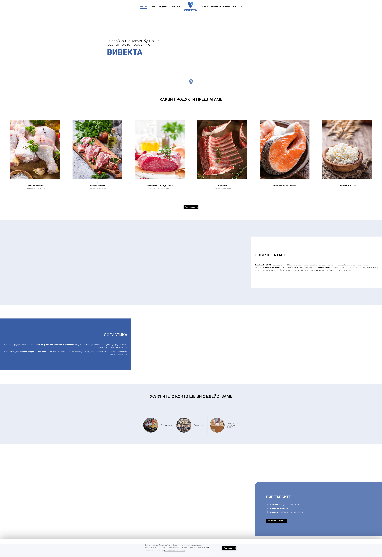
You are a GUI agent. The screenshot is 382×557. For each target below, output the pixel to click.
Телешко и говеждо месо (160, 186)
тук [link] (207, 547)
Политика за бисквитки (174, 551)
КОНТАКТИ (237, 7)
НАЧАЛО (143, 7)
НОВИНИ (226, 7)
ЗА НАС (152, 7)
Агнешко (222, 186)
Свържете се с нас (275, 521)
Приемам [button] (228, 548)
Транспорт (166, 425)
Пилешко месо (35, 186)
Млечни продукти (347, 186)
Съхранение (199, 425)
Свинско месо (97, 186)
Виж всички (190, 207)
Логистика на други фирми (232, 425)
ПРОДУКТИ (162, 7)
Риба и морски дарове (284, 186)
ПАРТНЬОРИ (215, 7)
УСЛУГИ (204, 7)
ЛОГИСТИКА (175, 7)
